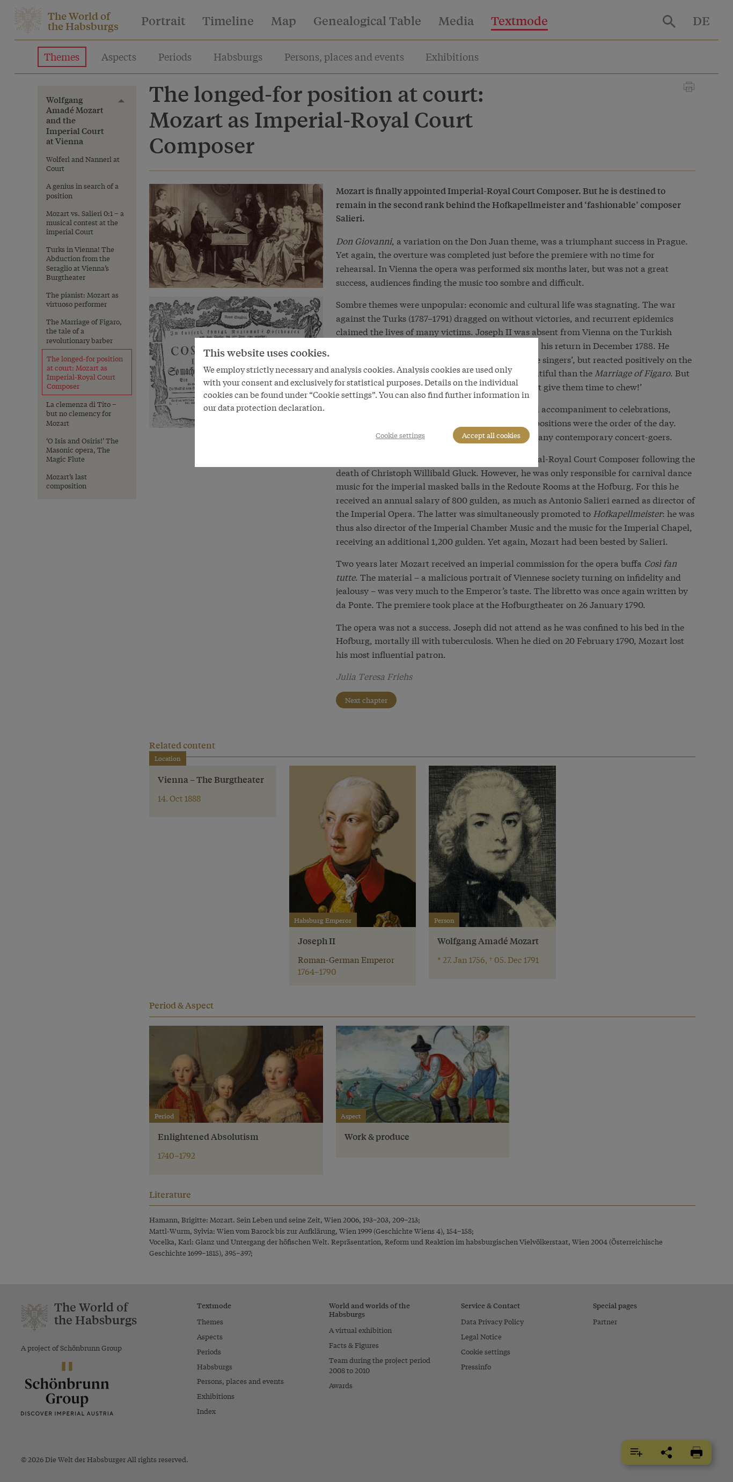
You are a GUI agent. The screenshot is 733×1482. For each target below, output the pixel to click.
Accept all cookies (491, 435)
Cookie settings (400, 435)
